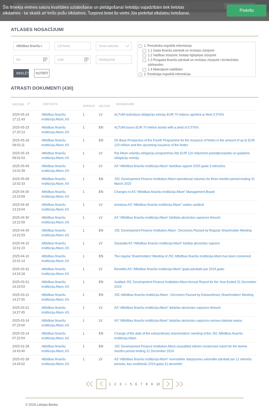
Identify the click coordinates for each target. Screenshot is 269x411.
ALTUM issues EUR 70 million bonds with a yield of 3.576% (156, 127)
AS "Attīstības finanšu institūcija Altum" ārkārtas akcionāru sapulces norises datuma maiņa (178, 320)
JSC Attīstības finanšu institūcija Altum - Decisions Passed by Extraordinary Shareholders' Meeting (184, 295)
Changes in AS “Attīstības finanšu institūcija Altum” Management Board (164, 192)
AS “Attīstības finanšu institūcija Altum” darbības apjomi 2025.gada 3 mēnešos (169, 166)
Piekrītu (247, 10)
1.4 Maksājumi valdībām (165, 69)
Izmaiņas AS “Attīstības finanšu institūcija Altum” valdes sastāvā (159, 205)
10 (158, 384)
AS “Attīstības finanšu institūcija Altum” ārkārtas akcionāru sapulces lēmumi (167, 308)
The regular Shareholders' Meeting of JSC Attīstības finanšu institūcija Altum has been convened (182, 256)
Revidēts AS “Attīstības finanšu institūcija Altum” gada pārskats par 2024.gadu (169, 269)
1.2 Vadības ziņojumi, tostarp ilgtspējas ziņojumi (182, 55)
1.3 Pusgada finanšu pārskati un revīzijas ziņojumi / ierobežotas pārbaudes (193, 62)
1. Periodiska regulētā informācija (168, 46)
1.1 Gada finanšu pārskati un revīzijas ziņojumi (181, 50)
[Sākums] (89, 384)
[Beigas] (179, 384)
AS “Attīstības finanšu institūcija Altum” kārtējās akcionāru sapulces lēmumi (167, 217)
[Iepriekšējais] (101, 384)
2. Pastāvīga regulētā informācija (167, 74)
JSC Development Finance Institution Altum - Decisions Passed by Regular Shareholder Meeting (183, 230)
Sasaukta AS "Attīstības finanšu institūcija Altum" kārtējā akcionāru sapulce (167, 243)
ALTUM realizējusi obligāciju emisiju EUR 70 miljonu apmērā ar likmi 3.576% (169, 114)
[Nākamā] (167, 384)
